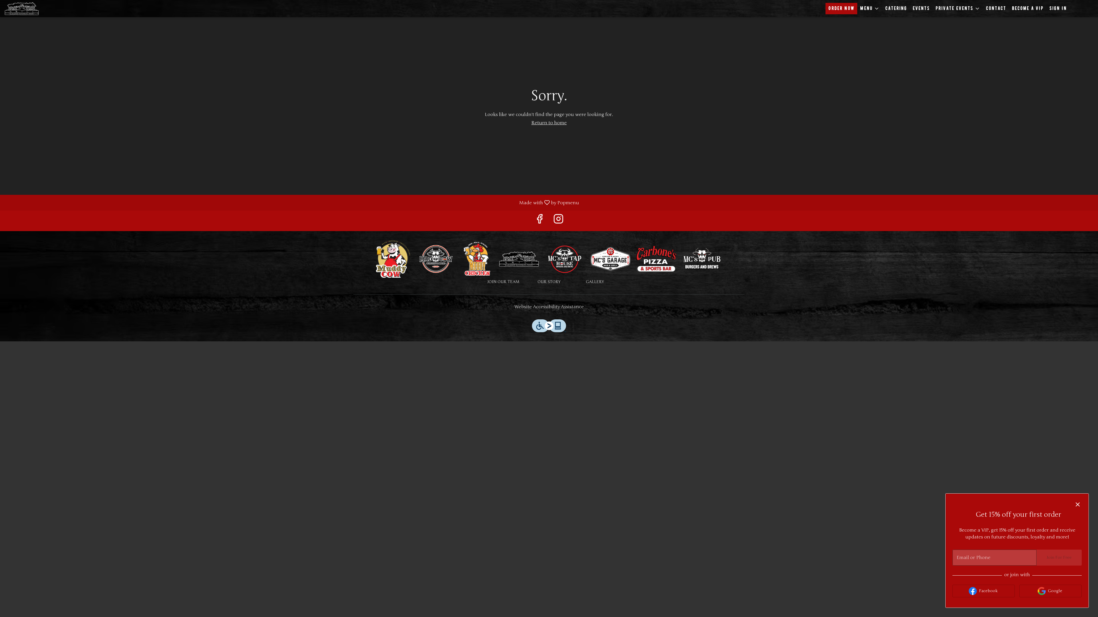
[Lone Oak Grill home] (30, 8)
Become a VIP (1028, 8)
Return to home (549, 123)
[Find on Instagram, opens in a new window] (558, 220)
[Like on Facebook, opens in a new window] (539, 220)
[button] (869, 8)
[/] (702, 258)
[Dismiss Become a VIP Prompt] (1078, 504)
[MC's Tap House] (565, 258)
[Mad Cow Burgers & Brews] (436, 258)
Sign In (1058, 8)
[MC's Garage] (610, 258)
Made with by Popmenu (291, 202)
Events (921, 8)
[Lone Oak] (519, 258)
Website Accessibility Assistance (549, 307)
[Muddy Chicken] (477, 258)
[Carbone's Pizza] (656, 258)
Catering (896, 8)
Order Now (841, 8)
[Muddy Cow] (393, 258)
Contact (996, 8)
